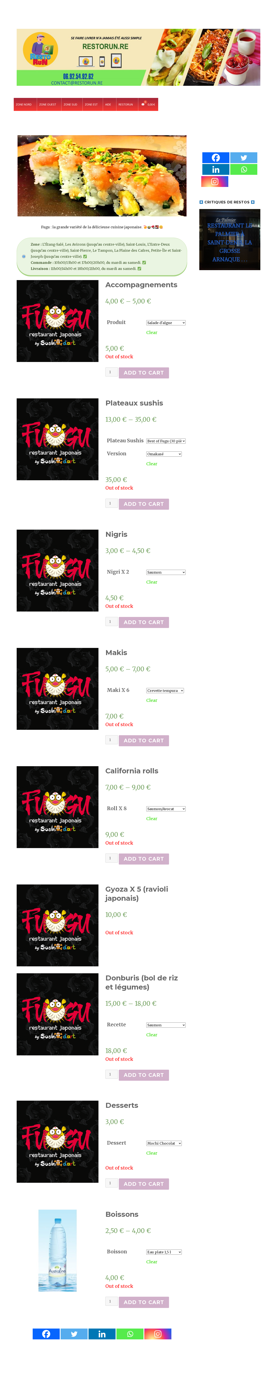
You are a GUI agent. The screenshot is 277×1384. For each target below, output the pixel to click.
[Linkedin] (102, 1334)
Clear (151, 332)
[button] (229, 239)
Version (116, 453)
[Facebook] (46, 1334)
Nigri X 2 (118, 572)
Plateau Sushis (125, 440)
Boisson (117, 1251)
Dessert (116, 1143)
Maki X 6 (118, 690)
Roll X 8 (117, 808)
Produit (116, 322)
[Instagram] (157, 1334)
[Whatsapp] (129, 1334)
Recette (116, 1024)
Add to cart (144, 373)
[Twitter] (74, 1334)
